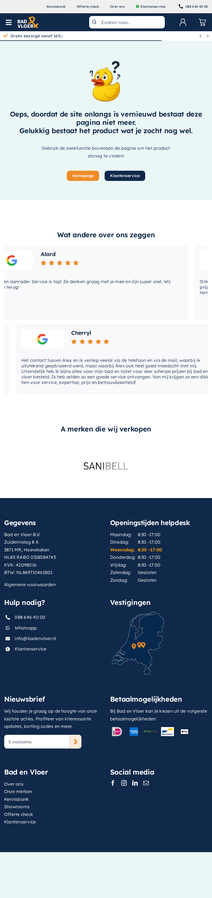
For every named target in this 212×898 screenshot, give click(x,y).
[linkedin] (135, 783)
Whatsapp (26, 628)
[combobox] (127, 22)
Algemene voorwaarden (30, 584)
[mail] (146, 783)
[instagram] (124, 783)
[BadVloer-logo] (28, 19)
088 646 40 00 (30, 617)
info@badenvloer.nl (35, 638)
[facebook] (113, 783)
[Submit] (95, 22)
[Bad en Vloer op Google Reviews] (31, 339)
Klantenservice (30, 649)
